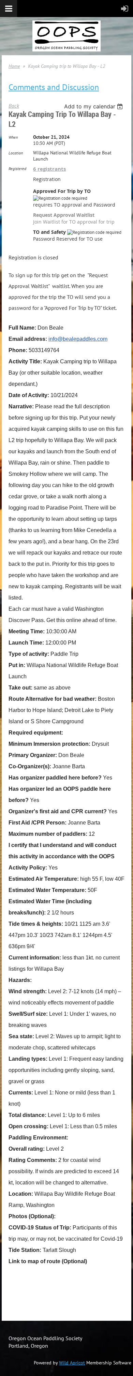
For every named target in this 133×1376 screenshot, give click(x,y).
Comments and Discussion (54, 87)
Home (14, 66)
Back (14, 105)
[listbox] (94, 106)
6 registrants (49, 168)
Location (16, 152)
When (13, 137)
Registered (17, 168)
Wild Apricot (72, 1363)
